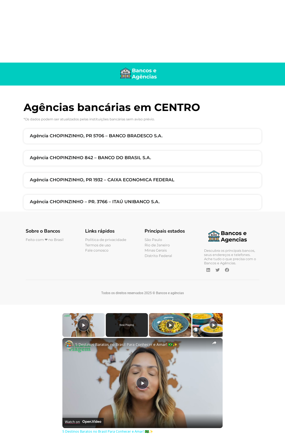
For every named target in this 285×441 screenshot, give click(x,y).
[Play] (170, 325)
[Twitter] (217, 270)
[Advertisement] (142, 31)
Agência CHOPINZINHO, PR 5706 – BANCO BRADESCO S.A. (96, 135)
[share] (214, 342)
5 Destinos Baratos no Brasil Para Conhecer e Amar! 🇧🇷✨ (126, 344)
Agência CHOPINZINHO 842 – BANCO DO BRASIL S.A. (90, 157)
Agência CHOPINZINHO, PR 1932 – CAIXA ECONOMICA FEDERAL (102, 179)
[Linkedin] (208, 270)
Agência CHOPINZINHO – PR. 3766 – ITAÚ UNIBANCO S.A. (95, 201)
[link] (69, 344)
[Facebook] (227, 270)
